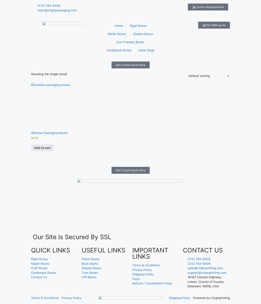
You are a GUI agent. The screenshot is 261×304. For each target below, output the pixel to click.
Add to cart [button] (42, 148)
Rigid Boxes (138, 26)
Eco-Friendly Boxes (130, 42)
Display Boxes (143, 34)
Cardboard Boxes (119, 50)
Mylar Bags (146, 50)
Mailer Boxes (117, 34)
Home (118, 26)
